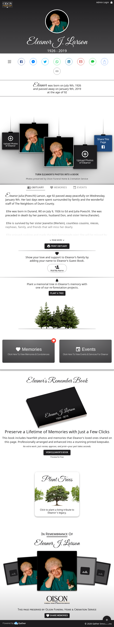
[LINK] (57, 71)
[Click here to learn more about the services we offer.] (57, 600)
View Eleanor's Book (57, 452)
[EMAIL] (80, 61)
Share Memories (59, 615)
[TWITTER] (45, 61)
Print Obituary (58, 246)
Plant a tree (57, 293)
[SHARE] (104, 61)
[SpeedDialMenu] (107, 620)
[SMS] (92, 61)
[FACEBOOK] (21, 61)
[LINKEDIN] (68, 61)
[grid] (57, 145)
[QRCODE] (9, 61)
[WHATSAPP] (57, 61)
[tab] (35, 187)
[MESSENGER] (33, 61)
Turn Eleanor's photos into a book (57, 174)
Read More (57, 240)
